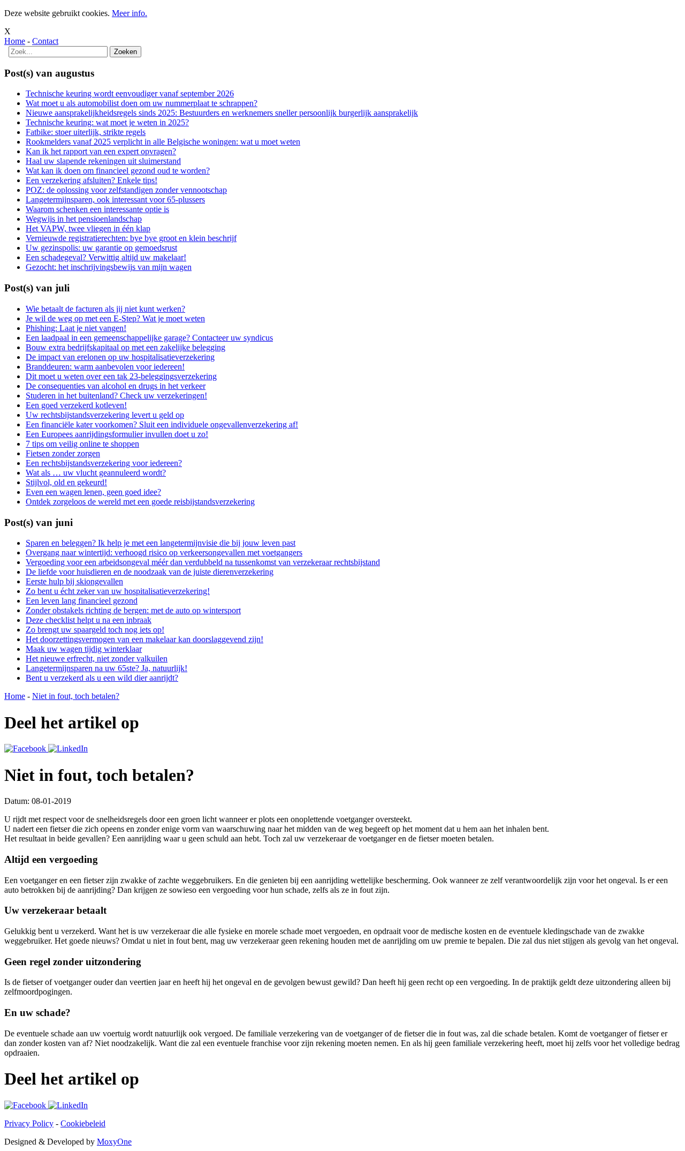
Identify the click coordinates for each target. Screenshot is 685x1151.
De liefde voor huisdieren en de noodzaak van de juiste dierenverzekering (149, 571)
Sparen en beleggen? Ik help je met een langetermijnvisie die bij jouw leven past (160, 542)
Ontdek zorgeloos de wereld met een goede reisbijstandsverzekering (140, 501)
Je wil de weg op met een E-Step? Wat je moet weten (115, 318)
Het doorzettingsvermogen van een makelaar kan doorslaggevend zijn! (144, 639)
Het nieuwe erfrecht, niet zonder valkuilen (97, 658)
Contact (45, 41)
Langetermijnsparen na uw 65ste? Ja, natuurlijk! (106, 668)
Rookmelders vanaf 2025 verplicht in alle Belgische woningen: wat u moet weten (163, 141)
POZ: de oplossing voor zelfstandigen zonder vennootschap (126, 189)
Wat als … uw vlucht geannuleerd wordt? (96, 472)
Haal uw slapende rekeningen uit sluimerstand (103, 160)
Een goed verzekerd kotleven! (76, 405)
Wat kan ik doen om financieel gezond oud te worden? (118, 170)
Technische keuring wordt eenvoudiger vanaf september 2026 (130, 93)
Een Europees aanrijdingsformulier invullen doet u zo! (117, 434)
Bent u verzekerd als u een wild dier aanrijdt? (102, 677)
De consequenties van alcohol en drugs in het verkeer (116, 385)
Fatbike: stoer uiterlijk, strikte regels (86, 132)
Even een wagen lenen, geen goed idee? (93, 491)
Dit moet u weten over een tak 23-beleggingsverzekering (121, 376)
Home (14, 41)
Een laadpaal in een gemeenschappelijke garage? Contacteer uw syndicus (149, 337)
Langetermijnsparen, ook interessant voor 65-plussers (115, 199)
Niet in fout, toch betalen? (75, 696)
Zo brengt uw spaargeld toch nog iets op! (95, 629)
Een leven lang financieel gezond (82, 600)
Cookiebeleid (82, 1123)
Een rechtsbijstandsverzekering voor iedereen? (104, 463)
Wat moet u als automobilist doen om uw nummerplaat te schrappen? (141, 103)
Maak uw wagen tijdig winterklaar (84, 648)
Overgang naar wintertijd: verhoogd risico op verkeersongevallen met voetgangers (164, 552)
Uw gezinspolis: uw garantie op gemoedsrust (101, 247)
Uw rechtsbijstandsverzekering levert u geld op (105, 414)
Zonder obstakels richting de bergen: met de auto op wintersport (133, 610)
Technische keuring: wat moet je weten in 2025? (107, 122)
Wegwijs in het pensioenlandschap (84, 218)
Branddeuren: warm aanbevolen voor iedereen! (105, 366)
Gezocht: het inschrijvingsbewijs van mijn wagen (109, 267)
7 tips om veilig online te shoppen (82, 443)
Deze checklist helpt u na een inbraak (88, 620)
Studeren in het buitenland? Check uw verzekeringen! (116, 395)
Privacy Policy (29, 1123)
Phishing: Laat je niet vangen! (76, 328)
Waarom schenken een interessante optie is (97, 209)
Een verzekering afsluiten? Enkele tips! (91, 180)
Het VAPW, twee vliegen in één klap (88, 228)
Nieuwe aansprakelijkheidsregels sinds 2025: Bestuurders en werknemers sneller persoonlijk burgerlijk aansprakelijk (222, 112)
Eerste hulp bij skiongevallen (74, 581)
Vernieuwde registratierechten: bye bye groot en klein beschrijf (131, 238)
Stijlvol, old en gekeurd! (66, 482)
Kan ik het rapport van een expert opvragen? (101, 151)
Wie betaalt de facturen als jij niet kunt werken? (105, 308)
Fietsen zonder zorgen (63, 453)
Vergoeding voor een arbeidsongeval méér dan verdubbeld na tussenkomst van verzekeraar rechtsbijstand (203, 562)
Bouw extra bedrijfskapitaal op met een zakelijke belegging (125, 347)
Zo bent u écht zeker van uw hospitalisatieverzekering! (118, 591)
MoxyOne (114, 1141)
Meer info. (129, 13)
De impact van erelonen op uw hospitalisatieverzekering (120, 357)
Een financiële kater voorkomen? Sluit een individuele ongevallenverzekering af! (162, 424)
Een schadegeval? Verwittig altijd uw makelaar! (106, 257)
